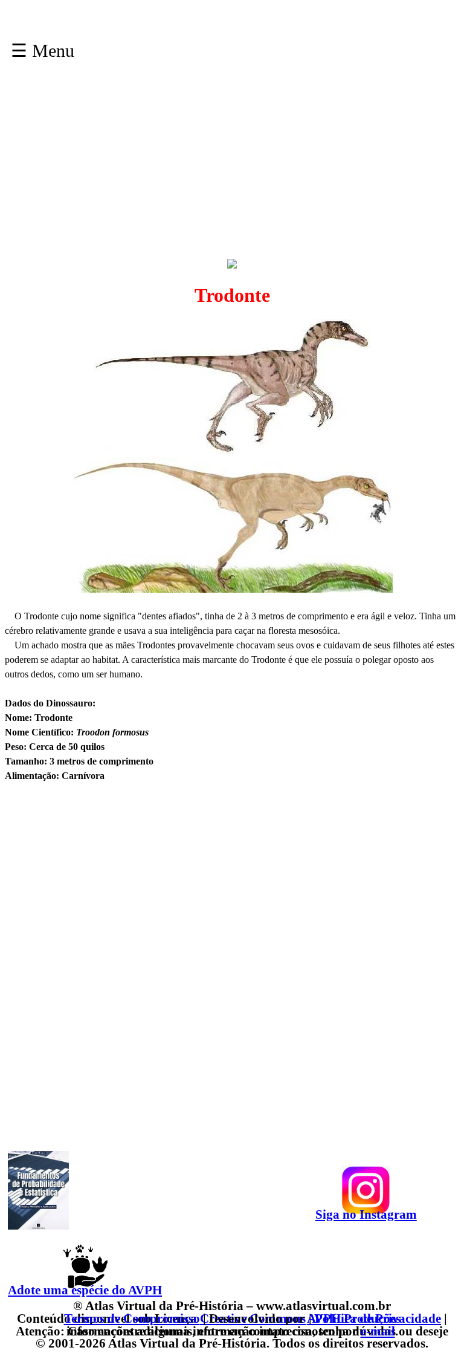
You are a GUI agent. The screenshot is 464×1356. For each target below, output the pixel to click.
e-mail (378, 1331)
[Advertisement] (232, 172)
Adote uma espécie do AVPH (85, 1290)
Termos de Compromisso (132, 1318)
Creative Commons (253, 1318)
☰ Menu (42, 50)
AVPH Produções (354, 1318)
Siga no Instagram (366, 1214)
